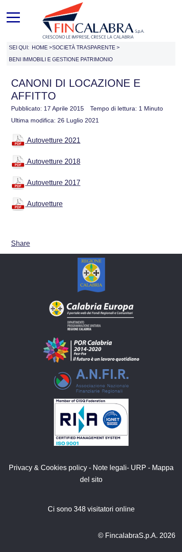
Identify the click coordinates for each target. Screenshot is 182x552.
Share (20, 243)
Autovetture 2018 (52, 161)
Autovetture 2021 (52, 140)
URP (138, 467)
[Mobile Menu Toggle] (13, 16)
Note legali (110, 467)
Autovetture (44, 203)
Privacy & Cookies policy (48, 467)
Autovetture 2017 (52, 182)
